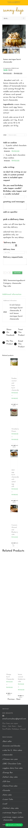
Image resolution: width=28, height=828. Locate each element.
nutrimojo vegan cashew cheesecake (13, 818)
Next (25, 36)
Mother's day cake (11, 808)
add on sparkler (10, 212)
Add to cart (17, 272)
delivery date (9, 243)
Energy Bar (8, 773)
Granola (6, 790)
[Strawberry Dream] (14, 417)
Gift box (6, 782)
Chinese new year (10, 759)
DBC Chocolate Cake (12, 764)
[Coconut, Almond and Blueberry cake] (14, 513)
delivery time (9, 249)
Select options (13, 405)
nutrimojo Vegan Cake (12, 813)
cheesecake (16, 283)
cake (9, 286)
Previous (3, 36)
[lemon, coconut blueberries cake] (20, 614)
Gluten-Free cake (10, 786)
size (4, 135)
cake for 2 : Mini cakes (12, 750)
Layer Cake (8, 799)
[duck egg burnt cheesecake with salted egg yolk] (14, 458)
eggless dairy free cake (13, 768)
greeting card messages (14, 202)
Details (16, 404)
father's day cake (10, 777)
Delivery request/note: (13, 257)
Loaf (5, 804)
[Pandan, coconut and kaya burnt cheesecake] (14, 367)
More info (10, 70)
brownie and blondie (11, 746)
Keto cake (7, 795)
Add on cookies (10, 143)
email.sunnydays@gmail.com (14, 2)
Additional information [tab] (11, 294)
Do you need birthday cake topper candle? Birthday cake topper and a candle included (14, 190)
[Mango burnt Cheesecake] (8, 614)
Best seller (7, 741)
